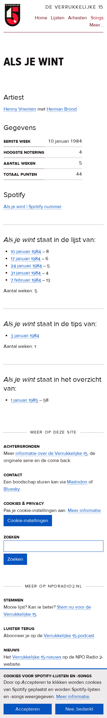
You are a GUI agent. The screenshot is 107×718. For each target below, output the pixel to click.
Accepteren (27, 709)
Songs (97, 18)
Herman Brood (62, 109)
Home (41, 18)
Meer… (96, 25)
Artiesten (77, 18)
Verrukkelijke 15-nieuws (36, 657)
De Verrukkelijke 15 (74, 7)
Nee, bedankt (79, 709)
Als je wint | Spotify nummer (33, 207)
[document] (53, 693)
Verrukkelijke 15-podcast (69, 636)
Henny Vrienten (20, 109)
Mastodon (77, 482)
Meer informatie (84, 510)
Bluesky (12, 489)
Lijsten (57, 18)
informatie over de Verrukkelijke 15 (51, 453)
